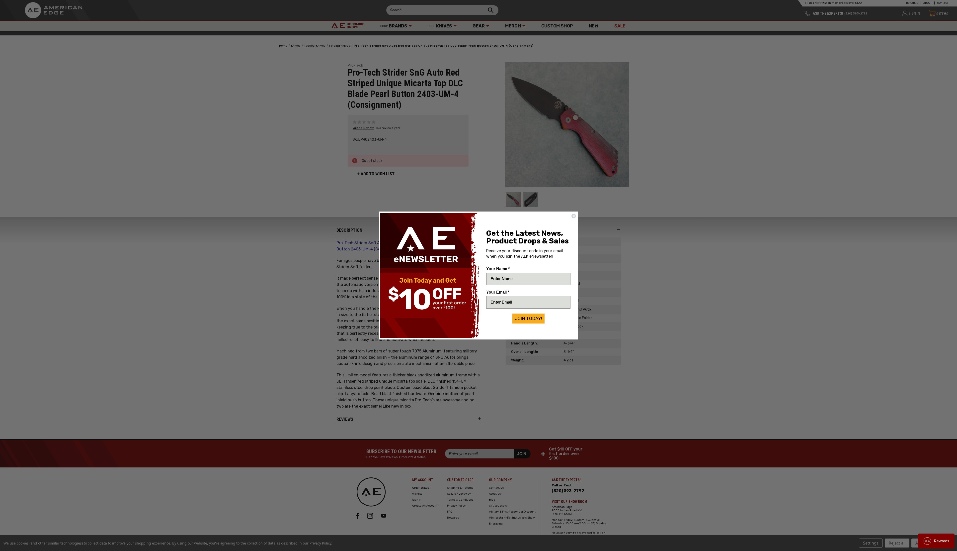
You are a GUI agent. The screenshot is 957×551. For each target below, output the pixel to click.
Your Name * (498, 269)
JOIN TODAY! (528, 318)
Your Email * (497, 292)
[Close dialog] (573, 216)
